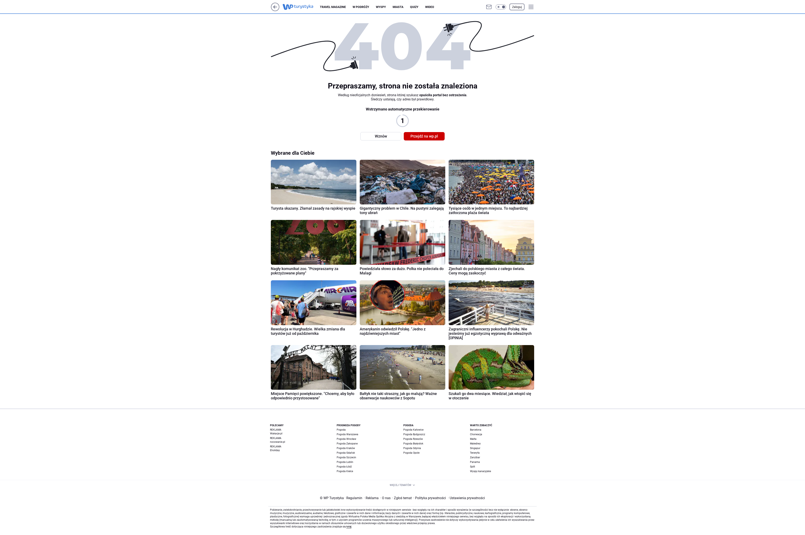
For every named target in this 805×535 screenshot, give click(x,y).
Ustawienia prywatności (466, 498)
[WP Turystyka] (301, 7)
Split (472, 466)
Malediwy (475, 443)
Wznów (381, 136)
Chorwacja (476, 434)
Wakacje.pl (276, 433)
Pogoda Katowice (413, 429)
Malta (473, 439)
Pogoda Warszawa (347, 434)
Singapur (475, 448)
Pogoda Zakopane (347, 443)
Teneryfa (475, 452)
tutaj (348, 526)
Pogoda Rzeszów (413, 439)
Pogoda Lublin (345, 462)
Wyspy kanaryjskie (480, 471)
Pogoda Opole (411, 452)
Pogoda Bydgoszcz (414, 434)
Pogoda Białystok (413, 443)
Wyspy (381, 7)
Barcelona (475, 429)
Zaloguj (517, 7)
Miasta (398, 7)
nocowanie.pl (277, 441)
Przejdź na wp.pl (424, 136)
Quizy (414, 7)
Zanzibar (475, 457)
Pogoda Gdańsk (346, 452)
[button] (501, 6)
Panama (475, 462)
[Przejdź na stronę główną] (275, 10)
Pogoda (341, 429)
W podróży (361, 7)
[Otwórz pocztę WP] (489, 7)
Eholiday (275, 450)
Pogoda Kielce (345, 471)
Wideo (429, 7)
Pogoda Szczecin (346, 457)
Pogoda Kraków (346, 448)
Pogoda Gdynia (412, 448)
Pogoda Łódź (344, 466)
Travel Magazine (333, 7)
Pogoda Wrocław (346, 439)
